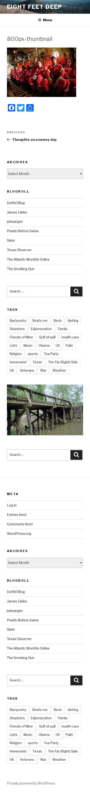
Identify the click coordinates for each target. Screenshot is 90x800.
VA (11, 370)
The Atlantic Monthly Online (28, 259)
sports (33, 354)
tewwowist (18, 362)
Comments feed (20, 524)
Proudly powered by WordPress (31, 783)
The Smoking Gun (20, 269)
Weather (59, 370)
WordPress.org (19, 534)
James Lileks (17, 212)
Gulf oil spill (47, 337)
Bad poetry (17, 320)
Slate (11, 240)
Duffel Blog (16, 203)
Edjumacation (41, 329)
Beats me (40, 320)
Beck (58, 320)
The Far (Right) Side (63, 362)
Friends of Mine (21, 337)
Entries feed (16, 515)
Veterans (27, 370)
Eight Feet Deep (34, 6)
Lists (13, 345)
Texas (37, 362)
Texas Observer (19, 250)
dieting (73, 320)
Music (28, 345)
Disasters (17, 329)
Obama (44, 345)
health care (70, 337)
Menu (47, 20)
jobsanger (15, 222)
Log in (12, 505)
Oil (58, 345)
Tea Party (51, 354)
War (43, 370)
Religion (15, 354)
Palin (69, 345)
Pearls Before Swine (23, 231)
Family (62, 329)
